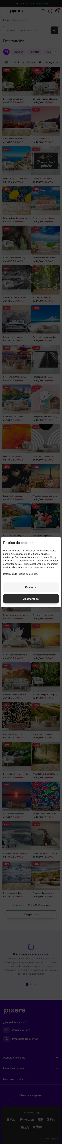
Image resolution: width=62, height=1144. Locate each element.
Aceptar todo (31, 598)
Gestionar (31, 587)
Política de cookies (27, 573)
